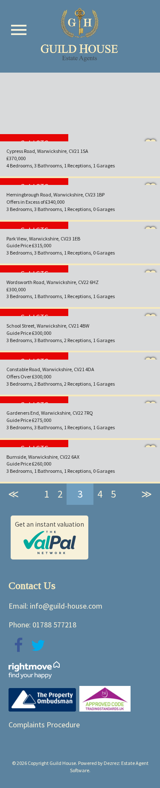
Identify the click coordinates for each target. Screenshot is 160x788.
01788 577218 (54, 625)
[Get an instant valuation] (49, 551)
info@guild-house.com (66, 606)
